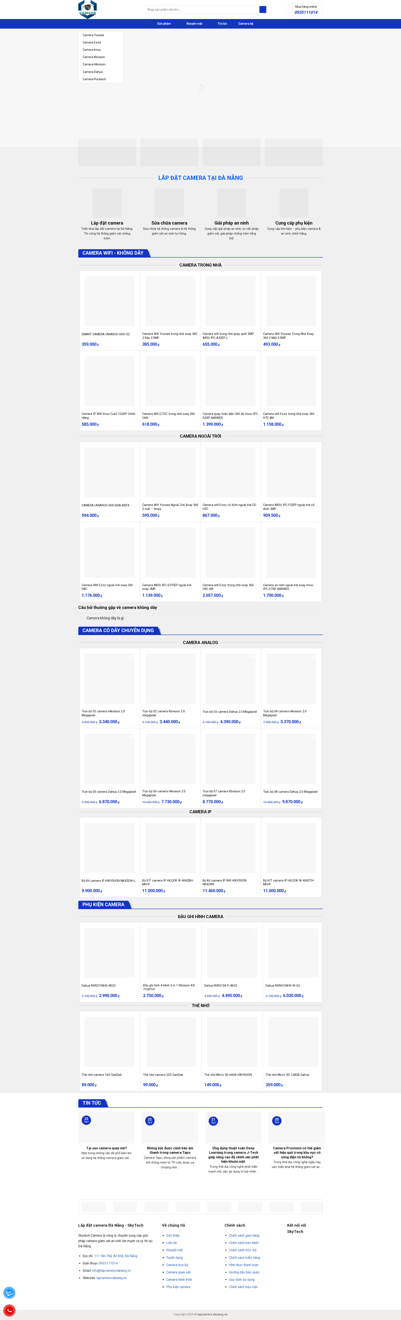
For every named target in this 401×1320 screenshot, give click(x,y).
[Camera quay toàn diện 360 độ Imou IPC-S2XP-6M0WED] (231, 381)
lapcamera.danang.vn (111, 1278)
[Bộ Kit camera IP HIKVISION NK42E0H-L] (110, 848)
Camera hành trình (179, 1280)
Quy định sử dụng (242, 1280)
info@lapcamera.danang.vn (111, 1271)
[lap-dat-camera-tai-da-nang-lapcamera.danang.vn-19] (250, 1207)
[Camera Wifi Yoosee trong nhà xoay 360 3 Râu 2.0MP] (170, 301)
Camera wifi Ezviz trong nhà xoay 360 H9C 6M (228, 587)
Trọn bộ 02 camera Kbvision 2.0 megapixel (163, 713)
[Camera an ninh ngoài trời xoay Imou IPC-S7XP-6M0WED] (291, 553)
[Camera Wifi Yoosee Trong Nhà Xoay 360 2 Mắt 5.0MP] (291, 301)
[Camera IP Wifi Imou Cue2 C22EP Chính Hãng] (110, 381)
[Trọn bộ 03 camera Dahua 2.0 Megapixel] (231, 679)
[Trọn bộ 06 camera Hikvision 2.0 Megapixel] (170, 759)
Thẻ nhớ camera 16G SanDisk (102, 1075)
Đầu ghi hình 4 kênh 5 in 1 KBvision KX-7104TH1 (169, 987)
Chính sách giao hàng (244, 1235)
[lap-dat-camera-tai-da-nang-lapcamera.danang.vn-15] (125, 1207)
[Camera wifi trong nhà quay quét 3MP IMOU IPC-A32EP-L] (231, 301)
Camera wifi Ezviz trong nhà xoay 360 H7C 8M (288, 416)
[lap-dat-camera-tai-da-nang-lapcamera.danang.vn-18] (219, 1207)
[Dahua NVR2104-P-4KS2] (232, 953)
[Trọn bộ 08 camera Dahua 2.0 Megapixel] (291, 759)
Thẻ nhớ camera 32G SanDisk (163, 1075)
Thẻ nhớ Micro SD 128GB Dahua (287, 1075)
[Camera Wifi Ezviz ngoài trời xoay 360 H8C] (110, 553)
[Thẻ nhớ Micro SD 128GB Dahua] (294, 1042)
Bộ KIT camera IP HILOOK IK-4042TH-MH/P (289, 882)
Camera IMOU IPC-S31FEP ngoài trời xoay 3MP (166, 587)
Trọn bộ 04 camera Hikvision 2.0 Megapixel (284, 713)
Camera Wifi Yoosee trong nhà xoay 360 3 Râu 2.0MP (169, 336)
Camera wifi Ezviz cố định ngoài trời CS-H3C (230, 507)
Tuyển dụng (174, 1258)
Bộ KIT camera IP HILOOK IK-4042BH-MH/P (168, 882)
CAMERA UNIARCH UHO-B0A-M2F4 (105, 505)
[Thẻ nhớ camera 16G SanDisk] (110, 1042)
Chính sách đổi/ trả (242, 1250)
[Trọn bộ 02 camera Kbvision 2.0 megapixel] (170, 679)
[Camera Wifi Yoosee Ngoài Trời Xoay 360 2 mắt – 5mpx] (170, 472)
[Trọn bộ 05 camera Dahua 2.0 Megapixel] (110, 759)
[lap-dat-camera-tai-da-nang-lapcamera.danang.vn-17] (188, 1207)
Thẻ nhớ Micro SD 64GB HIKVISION (228, 1075)
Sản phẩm (164, 23)
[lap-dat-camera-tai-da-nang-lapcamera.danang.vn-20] (282, 1207)
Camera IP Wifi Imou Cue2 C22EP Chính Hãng (108, 416)
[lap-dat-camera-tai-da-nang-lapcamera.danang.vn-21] (313, 1207)
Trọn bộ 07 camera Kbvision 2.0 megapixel (224, 793)
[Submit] (262, 9)
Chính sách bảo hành (244, 1243)
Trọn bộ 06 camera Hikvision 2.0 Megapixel (163, 793)
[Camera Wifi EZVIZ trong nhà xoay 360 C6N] (170, 381)
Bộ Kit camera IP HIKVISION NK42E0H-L (109, 881)
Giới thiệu (173, 1235)
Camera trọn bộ (177, 1265)
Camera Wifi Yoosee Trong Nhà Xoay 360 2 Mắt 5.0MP (288, 336)
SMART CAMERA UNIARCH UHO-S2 (106, 334)
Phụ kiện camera (178, 1287)
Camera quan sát (178, 1272)
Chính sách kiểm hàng (244, 1258)
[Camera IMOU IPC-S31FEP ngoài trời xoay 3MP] (170, 553)
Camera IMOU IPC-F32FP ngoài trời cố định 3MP (288, 507)
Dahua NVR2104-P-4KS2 (220, 985)
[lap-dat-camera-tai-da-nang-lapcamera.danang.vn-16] (156, 1207)
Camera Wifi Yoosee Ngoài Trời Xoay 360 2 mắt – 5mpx (170, 507)
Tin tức (222, 23)
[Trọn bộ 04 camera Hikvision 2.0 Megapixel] (291, 679)
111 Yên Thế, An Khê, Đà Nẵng (115, 1256)
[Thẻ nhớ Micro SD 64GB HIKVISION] (232, 1042)
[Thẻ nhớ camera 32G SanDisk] (171, 1042)
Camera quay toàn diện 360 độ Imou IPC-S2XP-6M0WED (231, 416)
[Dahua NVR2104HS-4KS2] (110, 953)
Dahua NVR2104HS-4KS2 (99, 985)
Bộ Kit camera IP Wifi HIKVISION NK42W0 (224, 882)
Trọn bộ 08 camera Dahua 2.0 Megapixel (290, 792)
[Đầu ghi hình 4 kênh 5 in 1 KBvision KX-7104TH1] (171, 953)
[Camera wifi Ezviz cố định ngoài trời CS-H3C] (231, 472)
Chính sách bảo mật (243, 1287)
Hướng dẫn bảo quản (244, 1272)
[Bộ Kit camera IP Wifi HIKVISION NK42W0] (231, 848)
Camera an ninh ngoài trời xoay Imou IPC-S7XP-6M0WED (288, 587)
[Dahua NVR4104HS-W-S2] (294, 953)
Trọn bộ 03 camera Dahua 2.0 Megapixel (230, 712)
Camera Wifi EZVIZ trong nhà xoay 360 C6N (168, 416)
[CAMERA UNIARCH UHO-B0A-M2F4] (110, 472)
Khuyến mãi (194, 23)
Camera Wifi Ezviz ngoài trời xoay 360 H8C (107, 587)
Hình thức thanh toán (243, 1265)
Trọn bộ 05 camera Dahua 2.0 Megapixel (109, 792)
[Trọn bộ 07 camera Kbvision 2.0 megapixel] (231, 759)
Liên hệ (171, 1243)
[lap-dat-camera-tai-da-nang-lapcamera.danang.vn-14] (94, 1207)
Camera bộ (245, 23)
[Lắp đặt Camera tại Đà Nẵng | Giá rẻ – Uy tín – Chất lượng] (108, 9)
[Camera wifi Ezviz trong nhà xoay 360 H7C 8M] (291, 381)
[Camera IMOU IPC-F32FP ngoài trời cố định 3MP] (291, 472)
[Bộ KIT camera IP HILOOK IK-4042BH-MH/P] (170, 848)
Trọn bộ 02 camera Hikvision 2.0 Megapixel (103, 713)
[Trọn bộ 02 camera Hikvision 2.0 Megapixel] (110, 679)
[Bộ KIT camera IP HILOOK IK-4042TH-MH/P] (291, 848)
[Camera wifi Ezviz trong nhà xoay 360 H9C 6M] (231, 553)
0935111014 (108, 1263)
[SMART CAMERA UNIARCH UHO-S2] (110, 301)
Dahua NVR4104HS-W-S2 (283, 985)
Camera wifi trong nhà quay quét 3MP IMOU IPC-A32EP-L (228, 336)
